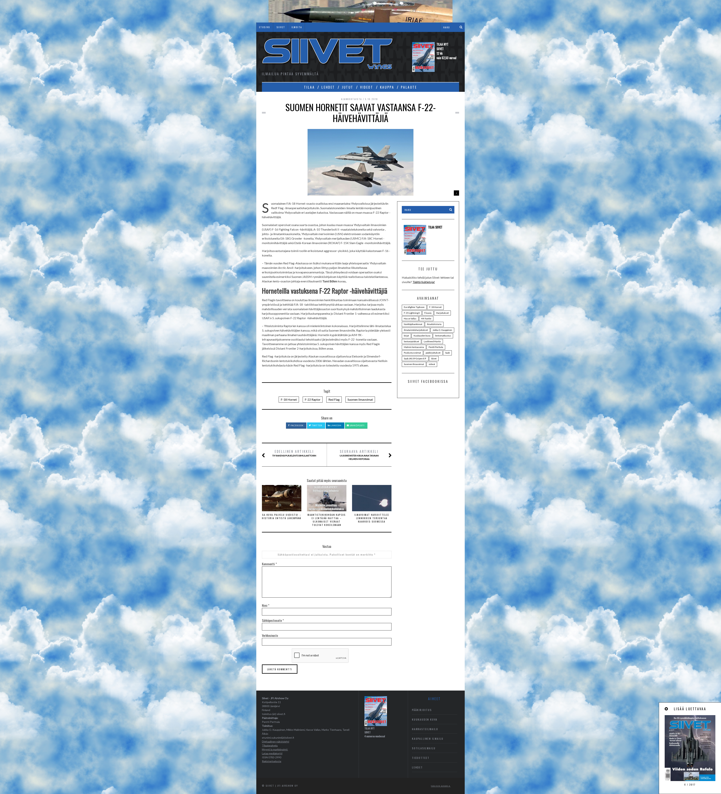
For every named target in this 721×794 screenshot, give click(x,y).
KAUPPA (387, 87)
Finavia (427, 312)
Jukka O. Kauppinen (442, 330)
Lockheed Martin (432, 341)
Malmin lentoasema (414, 347)
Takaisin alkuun (440, 786)
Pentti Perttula (436, 347)
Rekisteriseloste (271, 761)
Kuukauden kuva (422, 335)
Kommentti (269, 564)
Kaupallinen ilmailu (427, 738)
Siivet (434, 358)
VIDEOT (366, 87)
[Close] (666, 709)
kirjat (406, 335)
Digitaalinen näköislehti (275, 741)
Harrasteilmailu (425, 729)
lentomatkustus (443, 335)
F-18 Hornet (289, 399)
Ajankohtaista (351, 99)
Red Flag (334, 399)
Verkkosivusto (270, 635)
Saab (447, 352)
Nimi (265, 605)
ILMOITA (297, 27)
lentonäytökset (411, 341)
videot (432, 364)
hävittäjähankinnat (413, 324)
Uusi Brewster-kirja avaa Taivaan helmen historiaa (359, 454)
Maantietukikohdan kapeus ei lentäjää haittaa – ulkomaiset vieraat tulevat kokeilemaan (327, 519)
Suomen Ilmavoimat (360, 399)
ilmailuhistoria (434, 324)
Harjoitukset (442, 312)
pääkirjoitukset (433, 352)
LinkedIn (335, 425)
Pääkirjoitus (422, 710)
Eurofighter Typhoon (414, 307)
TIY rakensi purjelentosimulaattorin (294, 453)
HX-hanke (426, 318)
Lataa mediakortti (272, 753)
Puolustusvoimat (412, 352)
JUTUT (347, 87)
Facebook (296, 425)
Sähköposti (356, 425)
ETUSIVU (264, 27)
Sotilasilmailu (424, 748)
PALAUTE (409, 87)
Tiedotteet (420, 758)
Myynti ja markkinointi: (275, 749)
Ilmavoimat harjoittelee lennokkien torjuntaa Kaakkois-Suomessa (371, 518)
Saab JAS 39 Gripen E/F (415, 358)
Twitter (316, 425)
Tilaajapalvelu (270, 745)
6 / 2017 (689, 784)
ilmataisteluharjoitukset (416, 330)
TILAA (309, 87)
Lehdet (417, 767)
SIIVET (281, 27)
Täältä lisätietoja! (424, 282)
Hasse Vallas (410, 318)
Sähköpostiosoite (273, 620)
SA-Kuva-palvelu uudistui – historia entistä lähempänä (281, 516)
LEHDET (328, 87)
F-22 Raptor (313, 399)
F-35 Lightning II (412, 312)
